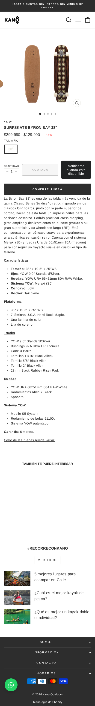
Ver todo (47, 560)
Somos (46, 642)
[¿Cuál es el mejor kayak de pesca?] (17, 597)
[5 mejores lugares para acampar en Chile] (17, 578)
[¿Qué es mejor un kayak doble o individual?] (17, 616)
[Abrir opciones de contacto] (11, 684)
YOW (8, 121)
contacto (46, 662)
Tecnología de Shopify (47, 702)
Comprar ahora (47, 189)
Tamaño (11, 140)
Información (46, 652)
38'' (11, 149)
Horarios (46, 673)
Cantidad (11, 166)
